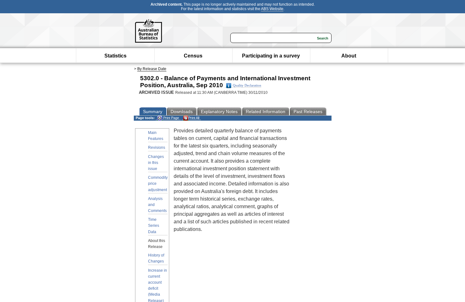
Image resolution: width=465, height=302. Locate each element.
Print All (193, 118)
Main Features (155, 135)
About (348, 55)
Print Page (170, 118)
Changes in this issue (156, 162)
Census (193, 55)
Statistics (115, 55)
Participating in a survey (271, 55)
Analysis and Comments (157, 204)
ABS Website (272, 9)
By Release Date (151, 69)
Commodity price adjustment (158, 183)
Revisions (156, 147)
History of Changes (156, 258)
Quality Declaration (247, 85)
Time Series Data (153, 225)
